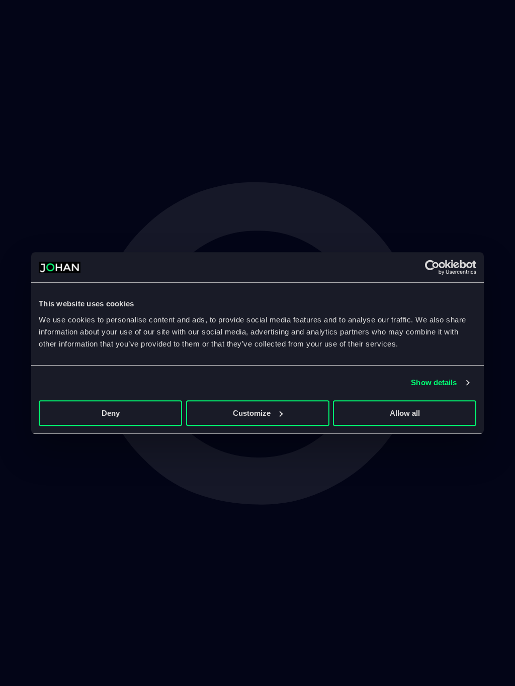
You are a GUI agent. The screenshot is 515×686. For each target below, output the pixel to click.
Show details (434, 382)
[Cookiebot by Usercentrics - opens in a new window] (432, 267)
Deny (111, 413)
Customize (252, 413)
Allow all (405, 413)
